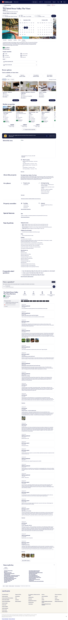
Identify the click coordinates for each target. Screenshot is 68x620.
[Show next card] (55, 117)
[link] (53, 5)
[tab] (5, 568)
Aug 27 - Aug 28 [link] (22, 76)
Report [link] (6, 306)
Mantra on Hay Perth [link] (8, 572)
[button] (23, 25)
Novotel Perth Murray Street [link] (34, 571)
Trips (58, 1)
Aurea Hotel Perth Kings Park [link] (34, 576)
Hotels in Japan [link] (4, 609)
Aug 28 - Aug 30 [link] (36, 76)
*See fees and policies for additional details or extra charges (30, 198)
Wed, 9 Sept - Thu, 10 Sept (26, 16)
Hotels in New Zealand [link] (5, 599)
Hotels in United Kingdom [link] (6, 601)
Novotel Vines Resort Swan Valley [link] (35, 577)
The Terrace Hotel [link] (32, 574)
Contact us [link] (17, 599)
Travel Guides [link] (57, 599)
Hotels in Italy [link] (4, 604)
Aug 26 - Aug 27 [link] (8, 76)
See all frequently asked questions (27, 276)
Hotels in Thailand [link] (5, 606)
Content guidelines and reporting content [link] (47, 602)
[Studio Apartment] (23, 555)
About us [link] (56, 596)
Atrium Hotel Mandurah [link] (33, 575)
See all (4, 59)
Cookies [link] (43, 599)
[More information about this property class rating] (7, 10)
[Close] (66, 616)
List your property (47, 1)
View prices (15, 100)
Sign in (64, 1)
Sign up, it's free (52, 135)
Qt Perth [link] (5, 582)
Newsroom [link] (30, 598)
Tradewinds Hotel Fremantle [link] (9, 573)
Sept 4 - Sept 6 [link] (49, 76)
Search (53, 15)
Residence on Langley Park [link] (9, 577)
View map (23, 156)
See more (22, 171)
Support (54, 1)
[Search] (54, 286)
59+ (53, 37)
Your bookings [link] (17, 596)
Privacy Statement (5, 618)
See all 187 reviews (6, 49)
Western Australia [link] (11, 585)
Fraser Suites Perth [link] (32, 578)
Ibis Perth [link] (5, 571)
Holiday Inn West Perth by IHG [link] (34, 579)
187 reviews (5, 297)
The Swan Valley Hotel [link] (8, 580)
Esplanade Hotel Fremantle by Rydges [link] (36, 572)
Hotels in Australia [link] (5, 596)
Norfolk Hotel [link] (31, 580)
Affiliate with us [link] (31, 597)
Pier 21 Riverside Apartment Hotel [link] (10, 578)
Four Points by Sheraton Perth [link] (34, 570)
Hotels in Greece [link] (4, 611)
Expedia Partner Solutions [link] (32, 600)
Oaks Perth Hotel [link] (7, 574)
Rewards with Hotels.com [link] (59, 601)
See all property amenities (26, 209)
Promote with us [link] (31, 602)
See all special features (25, 217)
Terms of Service (12, 618)
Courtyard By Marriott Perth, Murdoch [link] (11, 576)
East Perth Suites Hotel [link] (33, 573)
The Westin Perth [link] (7, 581)
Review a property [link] (18, 601)
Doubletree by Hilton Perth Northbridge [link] (36, 581)
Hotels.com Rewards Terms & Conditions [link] (46, 604)
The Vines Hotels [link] (17, 585)
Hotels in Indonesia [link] (5, 608)
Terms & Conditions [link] (45, 596)
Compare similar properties (29, 129)
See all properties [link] (7, 5)
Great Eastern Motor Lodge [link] (9, 579)
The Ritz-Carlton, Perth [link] (8, 570)
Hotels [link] (4, 585)
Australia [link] (7, 585)
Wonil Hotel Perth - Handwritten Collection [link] (12, 575)
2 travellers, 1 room (41, 16)
